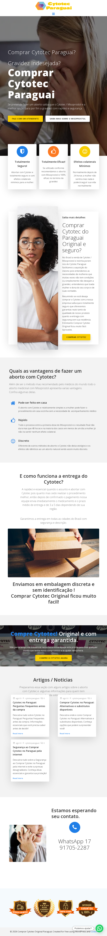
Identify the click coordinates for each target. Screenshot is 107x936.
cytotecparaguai (32, 698)
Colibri (94, 931)
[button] (99, 928)
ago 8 (18, 698)
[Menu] (53, 14)
